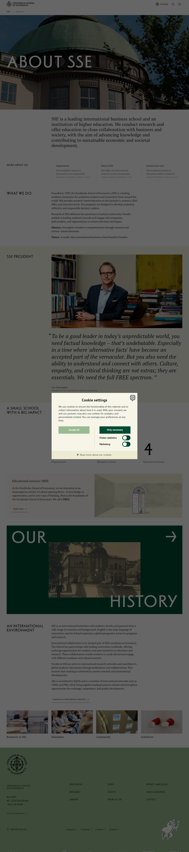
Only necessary (115, 429)
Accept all (74, 429)
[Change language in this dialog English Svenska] (132, 398)
